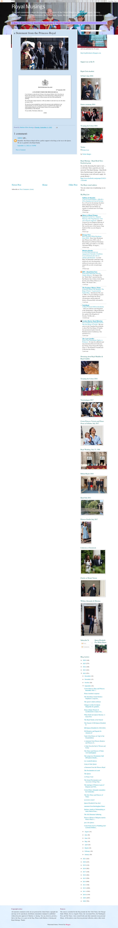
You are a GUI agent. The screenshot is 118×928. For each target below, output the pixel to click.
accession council (89, 800)
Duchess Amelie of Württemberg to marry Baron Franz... (94, 810)
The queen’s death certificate (92, 702)
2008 (84, 901)
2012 (84, 888)
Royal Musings (28, 7)
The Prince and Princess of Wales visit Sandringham (94, 752)
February (87, 851)
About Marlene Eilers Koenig (43, 23)
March (87, 848)
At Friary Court (88, 777)
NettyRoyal (85, 305)
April (86, 845)
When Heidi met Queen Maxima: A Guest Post (94, 715)
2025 (84, 663)
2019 (84, 865)
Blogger (68, 924)
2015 (84, 878)
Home (16, 23)
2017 (84, 872)
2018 (84, 868)
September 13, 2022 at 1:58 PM (26, 145)
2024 (84, 667)
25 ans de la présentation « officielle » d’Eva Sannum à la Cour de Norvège (93, 200)
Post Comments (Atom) (27, 189)
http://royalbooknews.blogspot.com (91, 53)
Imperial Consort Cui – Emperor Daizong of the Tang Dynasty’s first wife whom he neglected (92, 218)
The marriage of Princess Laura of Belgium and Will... (94, 786)
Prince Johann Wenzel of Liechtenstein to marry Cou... (93, 711)
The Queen (87, 774)
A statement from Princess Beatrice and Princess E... (94, 742)
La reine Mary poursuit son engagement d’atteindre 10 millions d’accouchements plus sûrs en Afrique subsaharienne (92, 254)
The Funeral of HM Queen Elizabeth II (95, 724)
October (87, 682)
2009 (84, 898)
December (88, 676)
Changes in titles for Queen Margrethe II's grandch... (92, 706)
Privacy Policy (26, 23)
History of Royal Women (90, 215)
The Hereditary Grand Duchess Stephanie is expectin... (93, 697)
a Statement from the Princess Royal (94, 767)
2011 (84, 891)
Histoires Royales (87, 250)
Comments (86, 647)
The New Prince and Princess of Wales (93, 796)
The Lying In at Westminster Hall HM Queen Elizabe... (94, 757)
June (86, 838)
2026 (84, 660)
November (88, 679)
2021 (84, 859)
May (86, 841)
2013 (84, 885)
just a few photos (89, 823)
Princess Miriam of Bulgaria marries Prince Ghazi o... (94, 818)
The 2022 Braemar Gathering (92, 814)
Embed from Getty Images (26, 36)
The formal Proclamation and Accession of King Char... (92, 781)
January (87, 854)
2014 (84, 881)
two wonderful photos (90, 761)
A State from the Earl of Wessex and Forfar (95, 747)
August (87, 832)
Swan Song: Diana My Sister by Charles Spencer (91, 274)
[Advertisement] (44, 169)
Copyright (67, 23)
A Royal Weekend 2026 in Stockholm (93, 307)
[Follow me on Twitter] (85, 150)
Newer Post (16, 184)
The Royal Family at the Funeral (93, 720)
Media (58, 23)
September (88, 686)
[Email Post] (56, 127)
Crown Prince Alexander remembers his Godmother (94, 791)
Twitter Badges (86, 154)
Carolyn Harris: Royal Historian (92, 321)
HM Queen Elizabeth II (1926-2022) (95, 728)
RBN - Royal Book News (89, 272)
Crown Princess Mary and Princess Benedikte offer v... (94, 689)
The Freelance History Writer (91, 288)
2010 (84, 894)
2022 (84, 673)
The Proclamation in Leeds (92, 770)
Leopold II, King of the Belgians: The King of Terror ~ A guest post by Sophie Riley (93, 291)
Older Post (73, 184)
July (86, 835)
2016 (84, 875)
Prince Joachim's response (91, 693)
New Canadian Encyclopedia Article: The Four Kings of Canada (93, 323)
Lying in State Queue (90, 764)
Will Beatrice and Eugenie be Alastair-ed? (92, 732)
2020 (84, 862)
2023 (84, 670)
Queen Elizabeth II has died (92, 803)
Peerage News (86, 235)
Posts (84, 643)
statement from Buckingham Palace (94, 806)
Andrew (19, 138)
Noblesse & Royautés (88, 198)
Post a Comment (21, 150)
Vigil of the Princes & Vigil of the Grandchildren (94, 737)
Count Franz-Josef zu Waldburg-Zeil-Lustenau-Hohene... (95, 826)
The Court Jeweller (88, 339)
